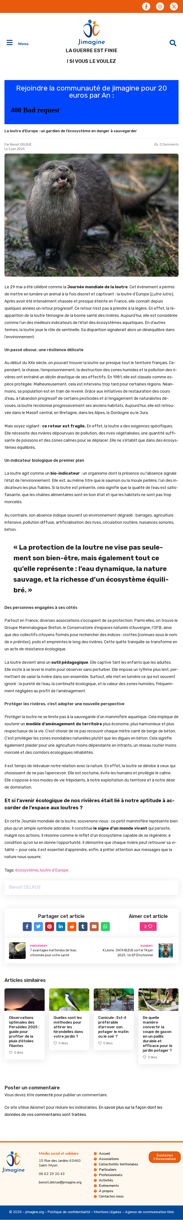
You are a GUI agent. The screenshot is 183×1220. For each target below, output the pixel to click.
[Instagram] (160, 6)
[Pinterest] (49, 926)
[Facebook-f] (146, 6)
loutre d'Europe (54, 870)
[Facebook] (27, 926)
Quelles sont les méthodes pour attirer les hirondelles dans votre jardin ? (68, 1027)
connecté (44, 1094)
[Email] (94, 926)
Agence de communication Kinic (149, 1212)
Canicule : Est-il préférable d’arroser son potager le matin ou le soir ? (113, 1027)
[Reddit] (71, 926)
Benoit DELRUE (20, 144)
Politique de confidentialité (69, 1212)
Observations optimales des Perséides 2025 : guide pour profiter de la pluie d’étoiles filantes (24, 1031)
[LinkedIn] (60, 926)
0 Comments (169, 144)
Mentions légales (107, 1212)
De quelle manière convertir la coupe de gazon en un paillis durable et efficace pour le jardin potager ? (157, 1034)
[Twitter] (38, 926)
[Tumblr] (83, 926)
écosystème (26, 870)
